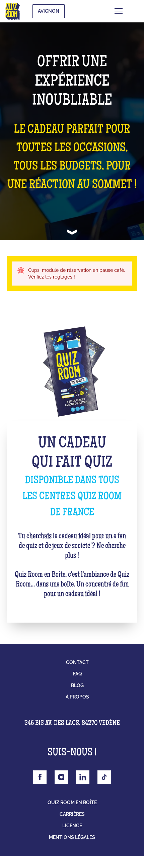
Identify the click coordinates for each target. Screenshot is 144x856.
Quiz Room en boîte (72, 802)
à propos (77, 697)
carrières (72, 814)
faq (77, 673)
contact (77, 662)
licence (72, 825)
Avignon (48, 11)
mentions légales (72, 837)
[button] (129, 11)
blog (77, 685)
